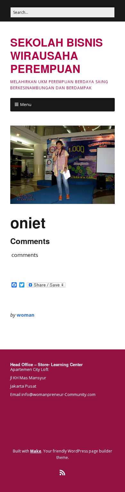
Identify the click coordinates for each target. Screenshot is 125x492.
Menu (25, 104)
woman (25, 315)
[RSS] (63, 473)
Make (35, 451)
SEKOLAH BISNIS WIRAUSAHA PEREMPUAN (56, 55)
